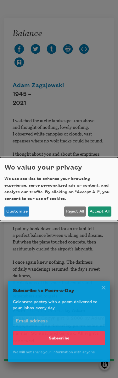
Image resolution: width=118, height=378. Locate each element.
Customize (17, 211)
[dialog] (59, 189)
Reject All (75, 211)
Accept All (100, 211)
